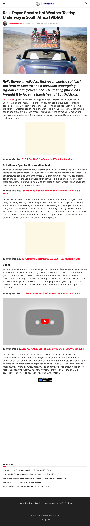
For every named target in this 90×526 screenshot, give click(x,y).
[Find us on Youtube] (49, 520)
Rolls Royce (8, 99)
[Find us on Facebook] (39, 520)
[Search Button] (86, 3)
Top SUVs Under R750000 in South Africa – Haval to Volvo (50, 293)
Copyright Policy (41, 503)
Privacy (20, 503)
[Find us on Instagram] (45, 520)
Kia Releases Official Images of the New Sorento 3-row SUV (26, 486)
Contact (52, 503)
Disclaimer (28, 503)
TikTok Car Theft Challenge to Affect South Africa (46, 159)
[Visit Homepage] (45, 3)
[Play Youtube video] (45, 321)
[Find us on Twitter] (42, 520)
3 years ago (30, 23)
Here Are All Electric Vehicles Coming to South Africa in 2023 (52, 349)
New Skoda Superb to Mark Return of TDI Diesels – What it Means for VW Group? (34, 478)
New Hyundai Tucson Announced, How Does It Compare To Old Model (30, 474)
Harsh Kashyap (16, 23)
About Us (60, 503)
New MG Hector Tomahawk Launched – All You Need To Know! (27, 470)
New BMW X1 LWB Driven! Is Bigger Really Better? (22, 482)
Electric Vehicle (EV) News (47, 23)
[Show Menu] (4, 3)
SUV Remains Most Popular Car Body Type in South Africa (50, 259)
